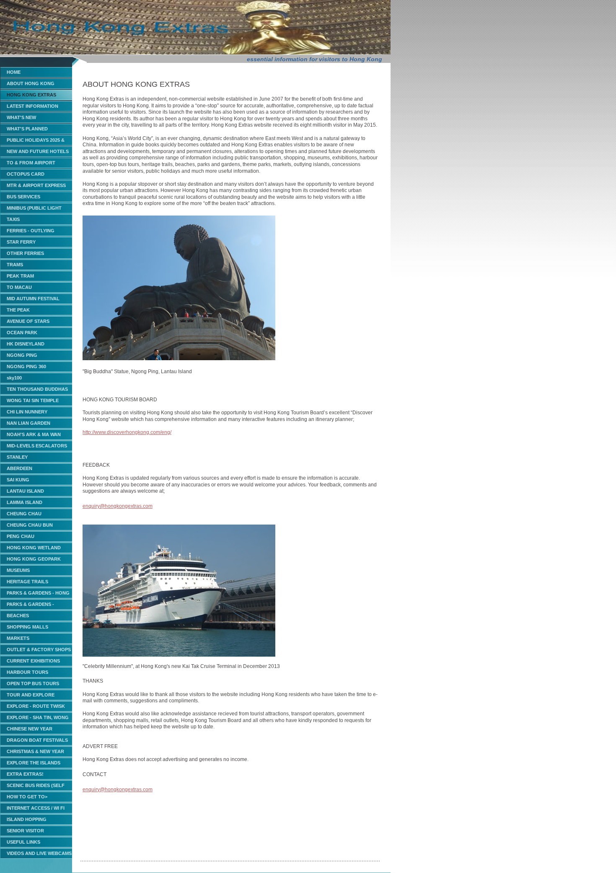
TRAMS (15, 264)
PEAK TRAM (20, 275)
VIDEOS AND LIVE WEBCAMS (39, 853)
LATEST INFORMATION (32, 106)
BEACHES (18, 615)
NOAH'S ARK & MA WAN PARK (34, 436)
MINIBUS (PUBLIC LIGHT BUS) (34, 209)
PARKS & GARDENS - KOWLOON (30, 606)
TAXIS (13, 219)
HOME (14, 72)
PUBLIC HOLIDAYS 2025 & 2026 (36, 142)
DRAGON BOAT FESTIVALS (37, 740)
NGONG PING (22, 355)
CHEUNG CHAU (24, 513)
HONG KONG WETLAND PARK (34, 549)
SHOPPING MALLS (27, 626)
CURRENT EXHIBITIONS (33, 660)
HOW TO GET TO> (27, 796)
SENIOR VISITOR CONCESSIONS (25, 832)
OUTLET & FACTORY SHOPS (39, 649)
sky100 (14, 377)
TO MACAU (19, 287)
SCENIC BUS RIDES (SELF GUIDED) (36, 787)
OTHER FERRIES (25, 253)
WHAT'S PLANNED (27, 128)
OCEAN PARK (22, 332)
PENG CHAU (20, 536)
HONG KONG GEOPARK (34, 558)
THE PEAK (18, 309)
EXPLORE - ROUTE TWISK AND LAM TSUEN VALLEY (36, 708)
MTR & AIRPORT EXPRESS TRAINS (36, 187)
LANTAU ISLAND (25, 491)
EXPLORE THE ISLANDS (33, 762)
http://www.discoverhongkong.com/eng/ (127, 432)
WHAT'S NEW (21, 117)
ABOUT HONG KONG (30, 83)
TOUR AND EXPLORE (30, 694)
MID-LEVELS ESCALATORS (37, 445)
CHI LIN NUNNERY (27, 411)
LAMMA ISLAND (24, 502)
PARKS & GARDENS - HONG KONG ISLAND (38, 594)
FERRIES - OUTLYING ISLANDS (30, 232)
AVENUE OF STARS (28, 321)
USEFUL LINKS (23, 841)
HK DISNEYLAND (25, 343)
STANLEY (17, 457)
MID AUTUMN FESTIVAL (33, 298)
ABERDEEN (19, 468)
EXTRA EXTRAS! (25, 774)
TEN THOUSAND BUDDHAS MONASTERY (37, 391)
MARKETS (18, 638)
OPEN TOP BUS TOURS (33, 683)
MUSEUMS (18, 570)
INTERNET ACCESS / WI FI (36, 808)
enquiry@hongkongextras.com (118, 506)
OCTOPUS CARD (25, 174)
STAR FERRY (21, 241)
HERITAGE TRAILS (27, 581)
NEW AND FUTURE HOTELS (38, 151)
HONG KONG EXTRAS (31, 94)
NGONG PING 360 (26, 366)
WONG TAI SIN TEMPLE (33, 400)
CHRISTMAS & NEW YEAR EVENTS (35, 753)
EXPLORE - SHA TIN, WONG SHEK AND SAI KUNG (38, 719)
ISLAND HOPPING (27, 819)
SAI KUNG (18, 479)
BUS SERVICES (23, 196)
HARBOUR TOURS (27, 672)
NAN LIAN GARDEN (28, 423)
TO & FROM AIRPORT (31, 162)
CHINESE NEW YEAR (29, 728)
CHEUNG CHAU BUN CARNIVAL (30, 526)
